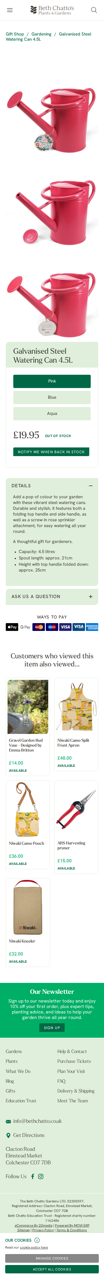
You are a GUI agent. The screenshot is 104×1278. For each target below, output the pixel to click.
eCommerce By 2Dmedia (33, 1226)
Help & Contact (72, 1052)
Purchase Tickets (74, 1061)
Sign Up (52, 1028)
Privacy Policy (43, 1230)
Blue (52, 398)
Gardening (41, 34)
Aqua (52, 414)
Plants (12, 1061)
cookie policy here (34, 1247)
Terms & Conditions (71, 1230)
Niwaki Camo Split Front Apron (73, 743)
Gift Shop (15, 34)
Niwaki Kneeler (22, 941)
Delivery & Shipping (75, 1091)
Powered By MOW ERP (72, 1226)
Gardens (14, 1052)
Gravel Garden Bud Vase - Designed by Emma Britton (26, 746)
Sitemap (23, 1230)
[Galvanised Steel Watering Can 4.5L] (52, 111)
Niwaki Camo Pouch (26, 844)
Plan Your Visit (71, 1071)
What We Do (18, 1071)
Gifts (10, 1091)
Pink (52, 381)
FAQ (61, 1081)
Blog (10, 1081)
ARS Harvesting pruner (71, 845)
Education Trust (21, 1101)
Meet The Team (72, 1101)
